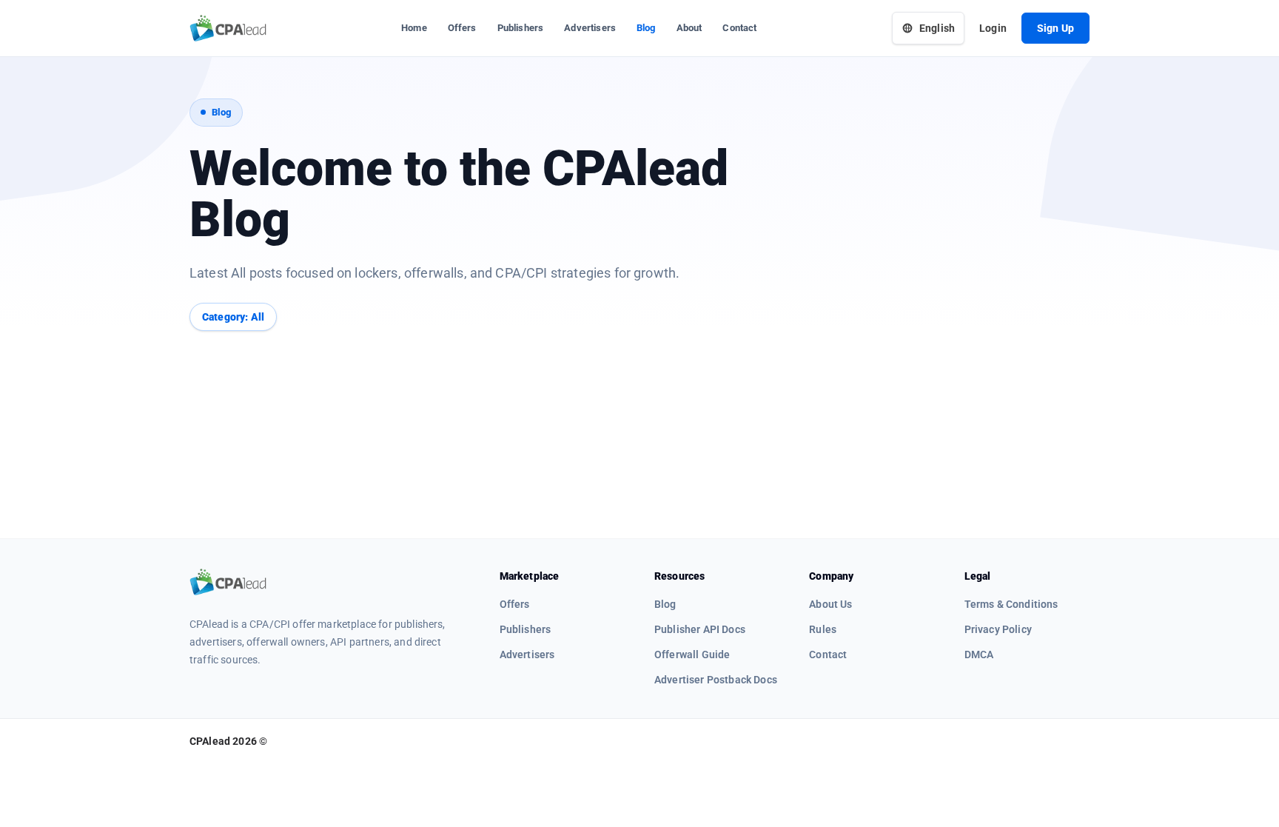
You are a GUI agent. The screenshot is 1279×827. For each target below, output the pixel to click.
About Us (830, 604)
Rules (822, 629)
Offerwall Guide (692, 654)
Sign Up (1055, 28)
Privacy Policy (998, 629)
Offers (462, 27)
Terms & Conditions (1011, 604)
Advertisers (590, 27)
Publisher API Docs (699, 629)
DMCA (979, 654)
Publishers (520, 27)
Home (414, 27)
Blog (646, 27)
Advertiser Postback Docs (715, 680)
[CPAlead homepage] (227, 28)
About (689, 27)
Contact (739, 27)
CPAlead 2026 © (228, 741)
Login (993, 28)
